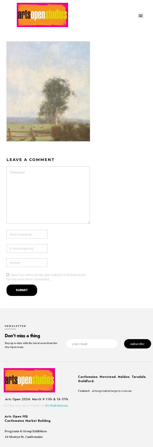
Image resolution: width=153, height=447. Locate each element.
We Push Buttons (56, 405)
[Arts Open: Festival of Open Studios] (42, 15)
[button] (141, 16)
